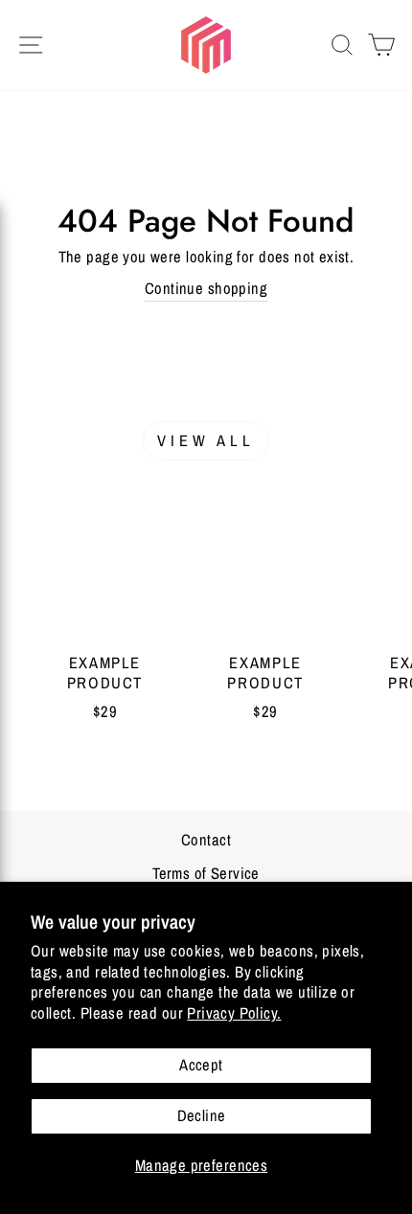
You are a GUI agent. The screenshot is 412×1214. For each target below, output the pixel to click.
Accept (200, 1064)
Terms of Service (206, 873)
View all (206, 440)
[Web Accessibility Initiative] (7, 1192)
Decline (201, 1115)
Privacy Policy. (234, 1012)
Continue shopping (206, 288)
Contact (206, 839)
